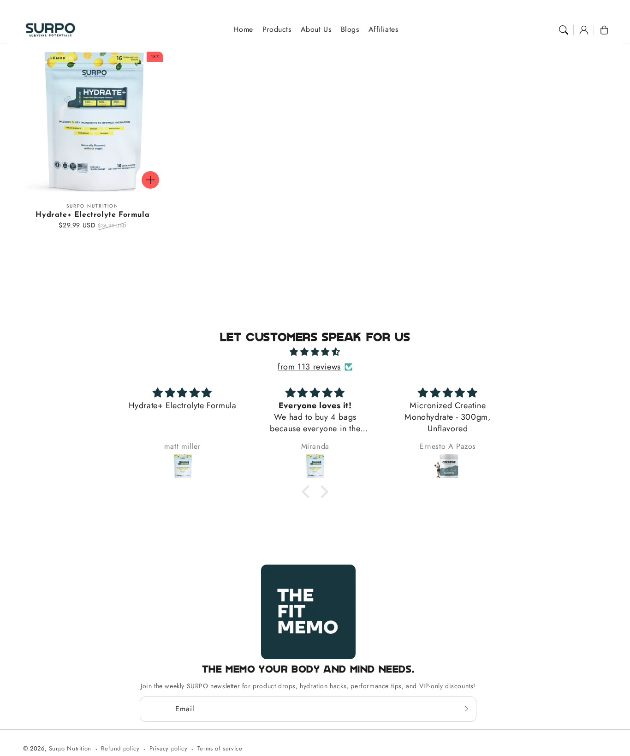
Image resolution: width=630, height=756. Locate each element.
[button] (563, 30)
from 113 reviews (309, 367)
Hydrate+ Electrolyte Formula (92, 215)
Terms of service (220, 748)
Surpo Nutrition (70, 748)
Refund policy (120, 748)
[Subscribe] (466, 708)
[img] (315, 352)
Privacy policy (168, 748)
